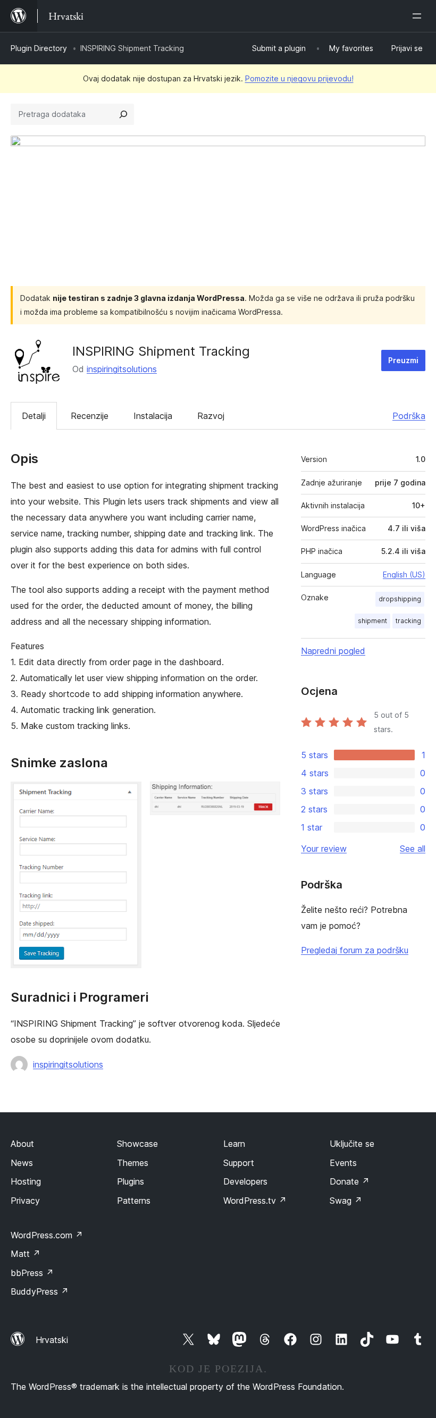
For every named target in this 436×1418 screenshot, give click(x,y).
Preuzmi (403, 360)
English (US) (404, 574)
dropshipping (400, 599)
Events (343, 1162)
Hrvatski (52, 1340)
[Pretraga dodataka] (123, 114)
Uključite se (352, 1143)
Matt (25, 1253)
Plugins (130, 1181)
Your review (324, 848)
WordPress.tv (255, 1200)
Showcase (137, 1143)
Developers (245, 1181)
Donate (350, 1181)
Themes (132, 1162)
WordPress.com (47, 1235)
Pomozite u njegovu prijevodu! (299, 78)
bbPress (32, 1273)
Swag (346, 1200)
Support (238, 1162)
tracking (408, 621)
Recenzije (89, 415)
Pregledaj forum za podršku (354, 950)
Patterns (133, 1200)
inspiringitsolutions (122, 369)
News (22, 1162)
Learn (234, 1143)
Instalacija (152, 415)
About (22, 1143)
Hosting (26, 1181)
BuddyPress (40, 1291)
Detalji (34, 415)
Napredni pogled (333, 650)
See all (412, 848)
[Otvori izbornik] (419, 16)
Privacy (25, 1200)
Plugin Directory (39, 48)
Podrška (408, 415)
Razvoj (210, 415)
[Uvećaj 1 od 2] (127, 796)
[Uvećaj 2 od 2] (266, 796)
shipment (372, 621)
